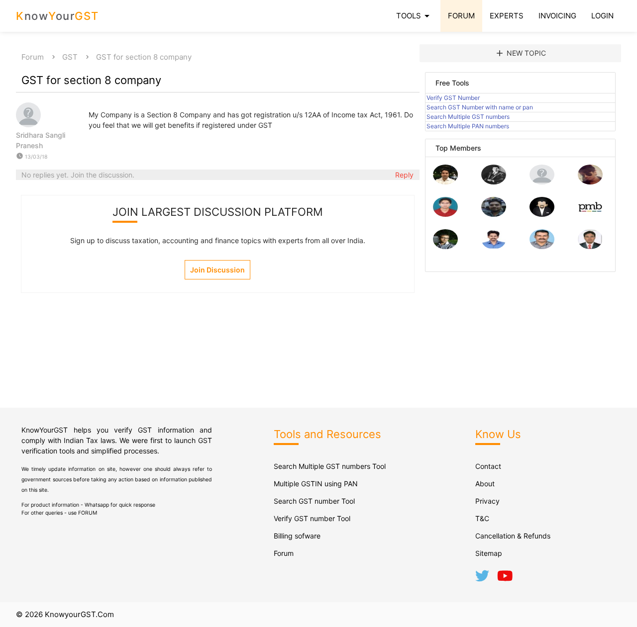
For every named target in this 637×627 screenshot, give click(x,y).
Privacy (487, 501)
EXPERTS (507, 15)
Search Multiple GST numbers (468, 116)
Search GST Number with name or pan (479, 107)
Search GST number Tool (314, 501)
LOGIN (602, 15)
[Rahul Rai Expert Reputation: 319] (542, 214)
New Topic (520, 53)
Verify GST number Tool (312, 518)
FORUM (461, 15)
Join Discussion (217, 270)
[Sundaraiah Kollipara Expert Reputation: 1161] (542, 182)
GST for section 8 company (144, 57)
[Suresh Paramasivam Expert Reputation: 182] (493, 246)
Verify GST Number (453, 97)
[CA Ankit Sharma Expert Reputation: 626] (445, 214)
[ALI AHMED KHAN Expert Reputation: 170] (590, 246)
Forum (32, 57)
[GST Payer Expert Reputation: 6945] (493, 182)
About (485, 483)
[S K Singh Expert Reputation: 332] (493, 214)
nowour (57, 15)
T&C (482, 518)
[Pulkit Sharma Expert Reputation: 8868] (445, 182)
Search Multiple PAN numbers (467, 126)
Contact (488, 466)
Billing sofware (297, 536)
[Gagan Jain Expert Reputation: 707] (590, 182)
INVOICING (557, 15)
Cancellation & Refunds (512, 536)
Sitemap (488, 553)
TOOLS (414, 16)
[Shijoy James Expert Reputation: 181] (542, 246)
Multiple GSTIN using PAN (316, 483)
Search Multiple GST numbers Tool (330, 466)
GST (70, 57)
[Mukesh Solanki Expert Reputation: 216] (445, 246)
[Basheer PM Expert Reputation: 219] (590, 214)
